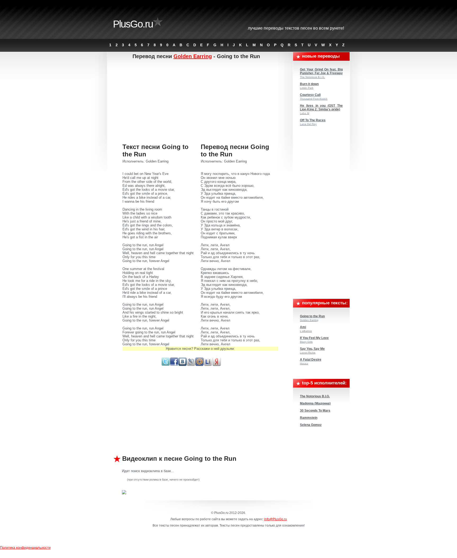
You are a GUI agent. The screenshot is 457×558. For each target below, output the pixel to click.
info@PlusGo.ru (275, 519)
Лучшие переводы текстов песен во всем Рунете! (296, 28)
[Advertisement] (200, 102)
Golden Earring (192, 56)
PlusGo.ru (133, 24)
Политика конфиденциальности (25, 548)
